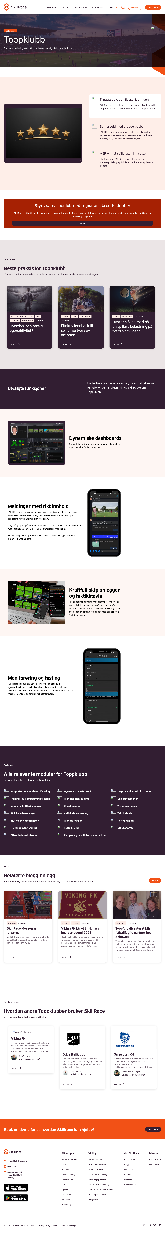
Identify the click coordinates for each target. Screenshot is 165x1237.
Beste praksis (81, 7)
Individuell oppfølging (97, 1174)
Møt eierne (129, 1169)
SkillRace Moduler (96, 1169)
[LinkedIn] (160, 1225)
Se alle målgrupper (70, 1159)
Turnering (66, 1204)
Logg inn (135, 7)
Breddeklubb (67, 1179)
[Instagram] (149, 1225)
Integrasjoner (94, 1199)
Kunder (127, 1174)
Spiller (65, 1189)
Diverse (153, 1153)
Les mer (82, 223)
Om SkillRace (97, 7)
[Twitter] (154, 1225)
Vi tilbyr (66, 7)
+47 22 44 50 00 (14, 1166)
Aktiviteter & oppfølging (98, 1184)
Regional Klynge (69, 1174)
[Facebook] (144, 1225)
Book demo (153, 7)
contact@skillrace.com (17, 1160)
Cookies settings (68, 1225)
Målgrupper (52, 7)
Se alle (155, 880)
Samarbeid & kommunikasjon (101, 1189)
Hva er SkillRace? (131, 1159)
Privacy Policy (130, 1184)
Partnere (128, 1179)
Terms (56, 1225)
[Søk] (123, 7)
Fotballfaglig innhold (97, 1179)
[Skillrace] (15, 7)
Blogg (126, 1164)
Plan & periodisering (97, 1164)
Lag (63, 1184)
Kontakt (111, 7)
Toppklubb (66, 1169)
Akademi (66, 1199)
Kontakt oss (154, 1164)
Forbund (65, 1164)
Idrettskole (66, 1194)
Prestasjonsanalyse (97, 1194)
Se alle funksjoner (96, 1159)
